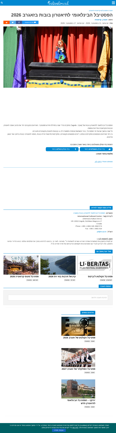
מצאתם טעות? (104, 162)
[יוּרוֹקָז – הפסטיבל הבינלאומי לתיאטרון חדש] (78, 389)
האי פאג (35, 280)
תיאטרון (91, 10)
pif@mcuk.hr (101, 232)
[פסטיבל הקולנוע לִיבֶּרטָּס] (95, 265)
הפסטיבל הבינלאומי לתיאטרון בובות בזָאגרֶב (89, 213)
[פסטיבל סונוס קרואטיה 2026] (21, 265)
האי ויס (73, 280)
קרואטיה (97, 10)
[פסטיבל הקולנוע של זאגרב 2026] (78, 326)
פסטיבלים (104, 10)
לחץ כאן (75, 427)
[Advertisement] (58, 104)
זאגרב (110, 10)
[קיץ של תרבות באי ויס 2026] (58, 265)
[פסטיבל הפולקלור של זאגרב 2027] (78, 357)
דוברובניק (109, 280)
